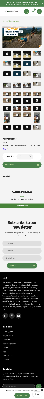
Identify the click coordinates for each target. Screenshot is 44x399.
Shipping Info (7, 331)
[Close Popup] (42, 390)
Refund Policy (7, 335)
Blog (4, 351)
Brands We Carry (9, 343)
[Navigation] (39, 11)
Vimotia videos (13, 21)
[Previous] (5, 3)
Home (4, 21)
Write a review (22, 206)
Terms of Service (8, 355)
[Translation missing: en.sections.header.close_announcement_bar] (42, 3)
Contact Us (6, 339)
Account (5, 360)
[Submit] (39, 386)
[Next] (39, 3)
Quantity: (10, 156)
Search (5, 347)
